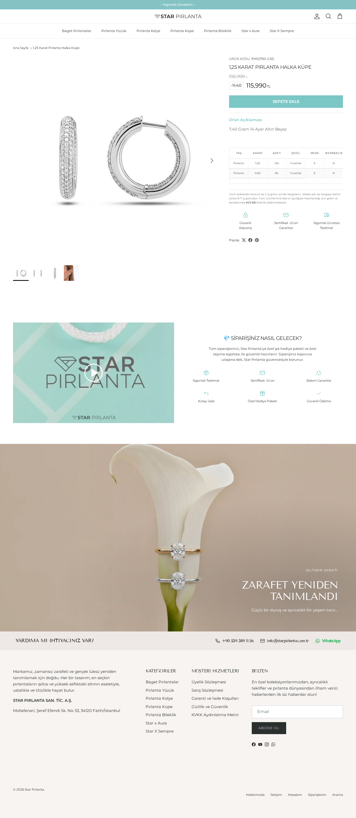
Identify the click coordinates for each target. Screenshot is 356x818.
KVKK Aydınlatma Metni (215, 714)
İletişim (276, 795)
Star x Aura (251, 31)
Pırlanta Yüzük (113, 31)
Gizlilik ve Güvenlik (210, 706)
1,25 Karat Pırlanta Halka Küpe (56, 48)
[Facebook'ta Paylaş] (250, 240)
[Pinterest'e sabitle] (257, 240)
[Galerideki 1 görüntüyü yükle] (115, 157)
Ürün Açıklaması (245, 119)
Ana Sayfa (20, 48)
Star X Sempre (282, 31)
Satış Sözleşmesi (207, 690)
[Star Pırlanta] (178, 16)
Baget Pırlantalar (76, 31)
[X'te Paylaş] (244, 240)
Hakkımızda (255, 795)
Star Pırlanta (34, 789)
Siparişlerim (317, 795)
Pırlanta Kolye (148, 31)
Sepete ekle (286, 101)
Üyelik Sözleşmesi (209, 681)
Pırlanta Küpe (182, 31)
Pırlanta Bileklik (217, 31)
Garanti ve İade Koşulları (215, 698)
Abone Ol (269, 728)
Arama (337, 795)
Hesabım (295, 795)
